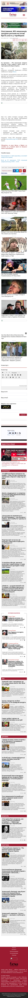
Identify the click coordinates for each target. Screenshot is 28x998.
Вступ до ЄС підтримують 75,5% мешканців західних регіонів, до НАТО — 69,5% (14, 161)
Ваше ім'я (4, 392)
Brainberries (14, 194)
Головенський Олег (13, 643)
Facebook (12, 147)
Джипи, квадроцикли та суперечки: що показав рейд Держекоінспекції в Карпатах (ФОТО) (13, 494)
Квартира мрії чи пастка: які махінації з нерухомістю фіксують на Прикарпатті (13, 541)
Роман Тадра (11, 616)
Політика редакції (14, 951)
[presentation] (3, 373)
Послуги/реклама (14, 953)
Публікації (6, 471)
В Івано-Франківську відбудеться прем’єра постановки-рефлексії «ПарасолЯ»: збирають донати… (11, 359)
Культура (5, 816)
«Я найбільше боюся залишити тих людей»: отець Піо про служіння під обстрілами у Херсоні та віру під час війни (14, 476)
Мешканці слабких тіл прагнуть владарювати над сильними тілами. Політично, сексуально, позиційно (16, 664)
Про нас (14, 947)
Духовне (5, 737)
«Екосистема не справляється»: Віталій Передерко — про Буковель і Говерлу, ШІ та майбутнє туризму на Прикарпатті (14, 518)
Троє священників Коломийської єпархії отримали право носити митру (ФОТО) (12, 797)
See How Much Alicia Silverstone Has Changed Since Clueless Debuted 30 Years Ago (13, 336)
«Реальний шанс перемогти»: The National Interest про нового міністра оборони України (13, 849)
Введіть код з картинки (8, 404)
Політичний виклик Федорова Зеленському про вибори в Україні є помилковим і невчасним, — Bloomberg (13, 872)
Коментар (4, 370)
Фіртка (14, 72)
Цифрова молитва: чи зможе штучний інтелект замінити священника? (16, 619)
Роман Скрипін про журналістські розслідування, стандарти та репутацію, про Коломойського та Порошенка (14, 463)
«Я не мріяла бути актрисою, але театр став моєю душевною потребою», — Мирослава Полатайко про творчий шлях (12, 821)
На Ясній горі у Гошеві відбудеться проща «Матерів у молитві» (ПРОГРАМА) (13, 759)
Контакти (14, 949)
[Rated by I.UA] (14, 958)
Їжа (3, 679)
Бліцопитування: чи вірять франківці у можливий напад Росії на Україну (14, 156)
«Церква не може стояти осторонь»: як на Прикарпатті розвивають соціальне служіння (14, 741)
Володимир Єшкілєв (13, 659)
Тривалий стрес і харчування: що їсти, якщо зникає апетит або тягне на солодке (13, 683)
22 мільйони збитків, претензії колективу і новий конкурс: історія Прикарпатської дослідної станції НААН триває (13, 565)
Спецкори (14, 955)
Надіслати (23, 414)
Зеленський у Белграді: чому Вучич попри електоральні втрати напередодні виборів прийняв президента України (13, 894)
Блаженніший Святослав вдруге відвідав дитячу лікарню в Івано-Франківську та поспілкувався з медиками (13, 778)
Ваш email (4, 397)
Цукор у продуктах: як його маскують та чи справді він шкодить (14, 701)
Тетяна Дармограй (13, 38)
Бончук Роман (12, 630)
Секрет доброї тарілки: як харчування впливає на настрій (12, 719)
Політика (5, 845)
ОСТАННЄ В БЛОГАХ (14, 613)
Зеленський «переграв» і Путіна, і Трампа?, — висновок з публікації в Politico (13, 914)
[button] (3, 373)
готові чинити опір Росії (11, 139)
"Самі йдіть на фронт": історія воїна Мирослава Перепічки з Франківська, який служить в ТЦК (12, 254)
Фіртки (16, 145)
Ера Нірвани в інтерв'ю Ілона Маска (15, 632)
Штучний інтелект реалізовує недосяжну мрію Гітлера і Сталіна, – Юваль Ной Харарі (16, 646)
